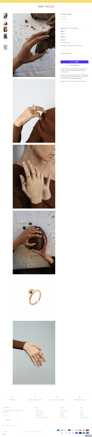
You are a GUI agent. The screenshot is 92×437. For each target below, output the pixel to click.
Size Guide (63, 39)
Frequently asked (80, 399)
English (76, 6)
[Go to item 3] (5, 29)
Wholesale (62, 415)
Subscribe (8, 420)
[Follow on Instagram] (7, 425)
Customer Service (38, 410)
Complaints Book (38, 415)
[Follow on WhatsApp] (14, 425)
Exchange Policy (63, 417)
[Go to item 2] (5, 22)
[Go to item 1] (5, 16)
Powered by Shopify (37, 431)
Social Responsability (84, 417)
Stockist (81, 415)
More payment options (74, 65)
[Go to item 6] (5, 47)
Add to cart (74, 57)
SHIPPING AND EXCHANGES (35, 399)
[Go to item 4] (5, 36)
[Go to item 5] (5, 41)
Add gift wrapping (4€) (66, 53)
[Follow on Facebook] (4, 425)
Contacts (82, 412)
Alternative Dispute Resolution (41, 417)
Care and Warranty (63, 410)
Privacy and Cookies (39, 412)
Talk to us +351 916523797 (57, 399)
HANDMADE (12, 399)
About (81, 410)
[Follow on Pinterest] (11, 425)
